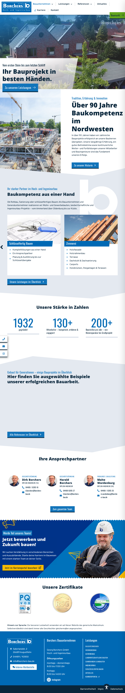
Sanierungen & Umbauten (95, 661)
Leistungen (63, 4)
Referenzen (83, 4)
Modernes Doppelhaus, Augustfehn (57, 421)
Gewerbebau (90, 654)
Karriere (41, 10)
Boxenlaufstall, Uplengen (20, 420)
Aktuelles (102, 4)
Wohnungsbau (91, 650)
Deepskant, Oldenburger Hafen (99, 420)
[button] (38, 402)
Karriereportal (91, 676)
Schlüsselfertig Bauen (94, 669)
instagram (56, 679)
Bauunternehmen (41, 4)
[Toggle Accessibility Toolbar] (106, 687)
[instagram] (49, 680)
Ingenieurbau (90, 665)
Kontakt (55, 10)
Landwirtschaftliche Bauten (96, 657)
